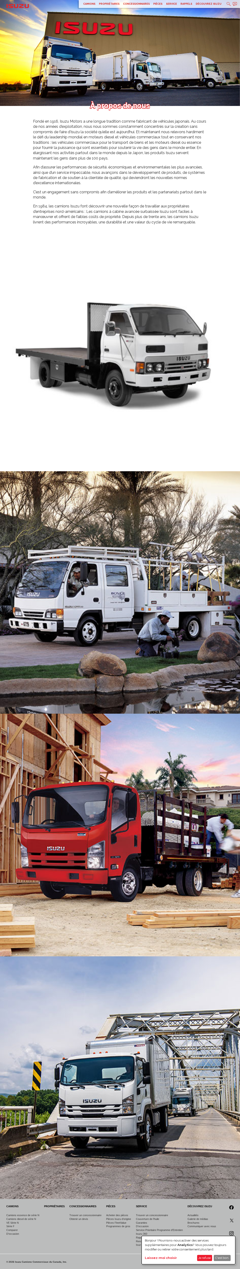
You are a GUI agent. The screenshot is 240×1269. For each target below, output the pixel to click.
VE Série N (12, 1222)
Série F (10, 1226)
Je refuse (204, 1258)
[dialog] (188, 1250)
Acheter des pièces (117, 1215)
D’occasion (12, 1233)
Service (171, 3)
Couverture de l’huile (147, 1219)
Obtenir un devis (78, 1219)
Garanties (141, 1222)
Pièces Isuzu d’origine (118, 1219)
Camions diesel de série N (21, 1219)
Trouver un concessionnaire (85, 1215)
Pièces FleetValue (116, 1222)
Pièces (157, 3)
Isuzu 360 (141, 1233)
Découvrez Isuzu (208, 3)
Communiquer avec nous (202, 1226)
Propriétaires (109, 3)
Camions (89, 3)
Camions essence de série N (22, 1215)
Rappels (186, 3)
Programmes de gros (118, 1226)
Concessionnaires (136, 3)
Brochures (193, 1222)
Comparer (12, 1230)
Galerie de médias (198, 1219)
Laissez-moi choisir (161, 1258)
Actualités (193, 1215)
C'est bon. (222, 1258)
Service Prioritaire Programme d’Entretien (159, 1230)
